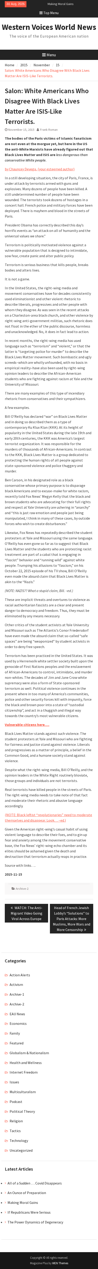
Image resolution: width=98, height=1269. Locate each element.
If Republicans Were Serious (29, 1212)
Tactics (15, 1130)
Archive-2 (22, 889)
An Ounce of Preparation (27, 1192)
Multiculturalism (23, 1092)
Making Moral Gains (23, 1202)
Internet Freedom (24, 1072)
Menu (51, 54)
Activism (16, 984)
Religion (16, 1121)
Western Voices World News (49, 27)
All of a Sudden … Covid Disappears (35, 1183)
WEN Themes (60, 1263)
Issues (14, 1082)
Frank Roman (49, 130)
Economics (18, 1023)
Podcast (16, 1101)
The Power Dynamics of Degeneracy (35, 1222)
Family (15, 1033)
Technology (19, 1140)
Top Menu (51, 12)
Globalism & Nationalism (29, 1053)
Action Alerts (20, 975)
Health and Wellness (26, 1062)
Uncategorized (21, 1150)
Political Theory (22, 1111)
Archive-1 (17, 994)
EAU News (17, 1014)
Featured (16, 1043)
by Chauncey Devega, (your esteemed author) (40, 169)
